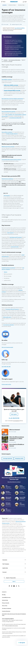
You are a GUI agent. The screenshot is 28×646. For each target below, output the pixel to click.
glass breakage (18, 114)
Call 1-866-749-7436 (6, 366)
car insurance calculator (8, 324)
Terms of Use (4, 605)
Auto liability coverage (7, 79)
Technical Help (5, 600)
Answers (4, 5)
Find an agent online (6, 384)
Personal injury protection (7, 178)
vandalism (10, 114)
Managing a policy (19, 458)
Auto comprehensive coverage (8, 111)
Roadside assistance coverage (8, 267)
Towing (5, 271)
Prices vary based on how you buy (11, 625)
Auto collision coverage (7, 132)
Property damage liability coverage (12, 90)
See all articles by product (14, 482)
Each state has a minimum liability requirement (12, 98)
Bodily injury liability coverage (11, 85)
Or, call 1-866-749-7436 (14, 418)
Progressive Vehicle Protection (12, 309)
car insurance (16, 420)
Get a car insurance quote (7, 347)
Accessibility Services (6, 597)
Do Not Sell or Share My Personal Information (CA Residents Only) (14, 614)
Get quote (22, 642)
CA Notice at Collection (6, 608)
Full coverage (7, 195)
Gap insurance (10, 232)
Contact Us (4, 591)
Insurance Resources (6, 611)
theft (6, 114)
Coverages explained (7, 458)
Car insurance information (14, 60)
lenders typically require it (12, 133)
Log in (25, 1)
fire (14, 114)
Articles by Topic (21, 5)
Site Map (4, 594)
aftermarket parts (7, 317)
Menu (4, 1)
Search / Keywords (10, 577)
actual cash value (14, 246)
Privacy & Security (5, 602)
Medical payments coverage (8, 146)
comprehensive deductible (15, 117)
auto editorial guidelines (20, 27)
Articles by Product (12, 5)
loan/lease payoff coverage (16, 237)
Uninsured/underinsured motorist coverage (11, 159)
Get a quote (14, 414)
